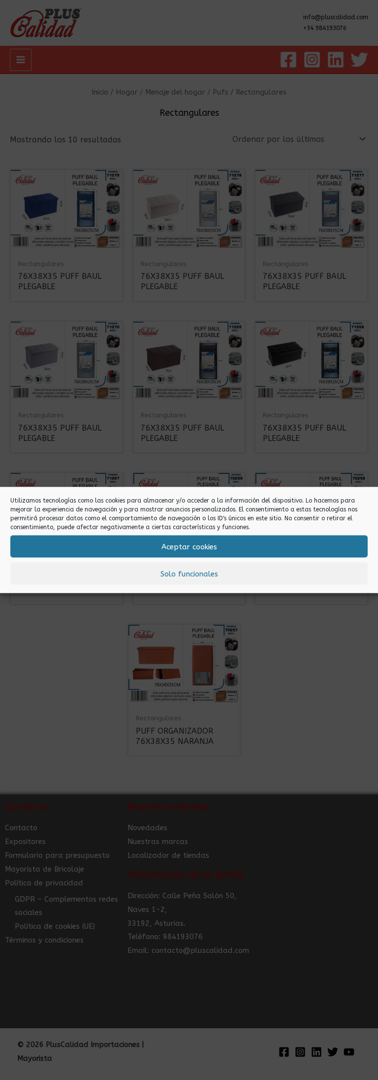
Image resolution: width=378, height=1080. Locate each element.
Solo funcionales (189, 573)
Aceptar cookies (189, 546)
